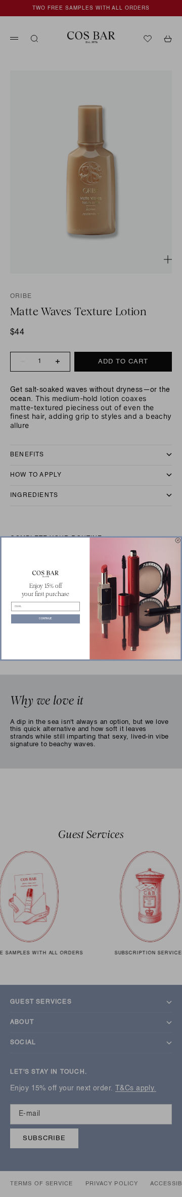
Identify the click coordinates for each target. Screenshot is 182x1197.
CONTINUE (45, 619)
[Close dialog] (177, 540)
